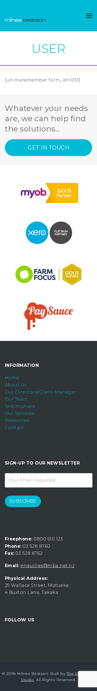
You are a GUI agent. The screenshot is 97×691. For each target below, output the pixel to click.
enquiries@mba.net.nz (47, 565)
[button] (89, 15)
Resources (17, 420)
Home (12, 377)
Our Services (19, 413)
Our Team (16, 399)
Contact (14, 427)
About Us (16, 384)
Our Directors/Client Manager (40, 392)
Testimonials (20, 406)
